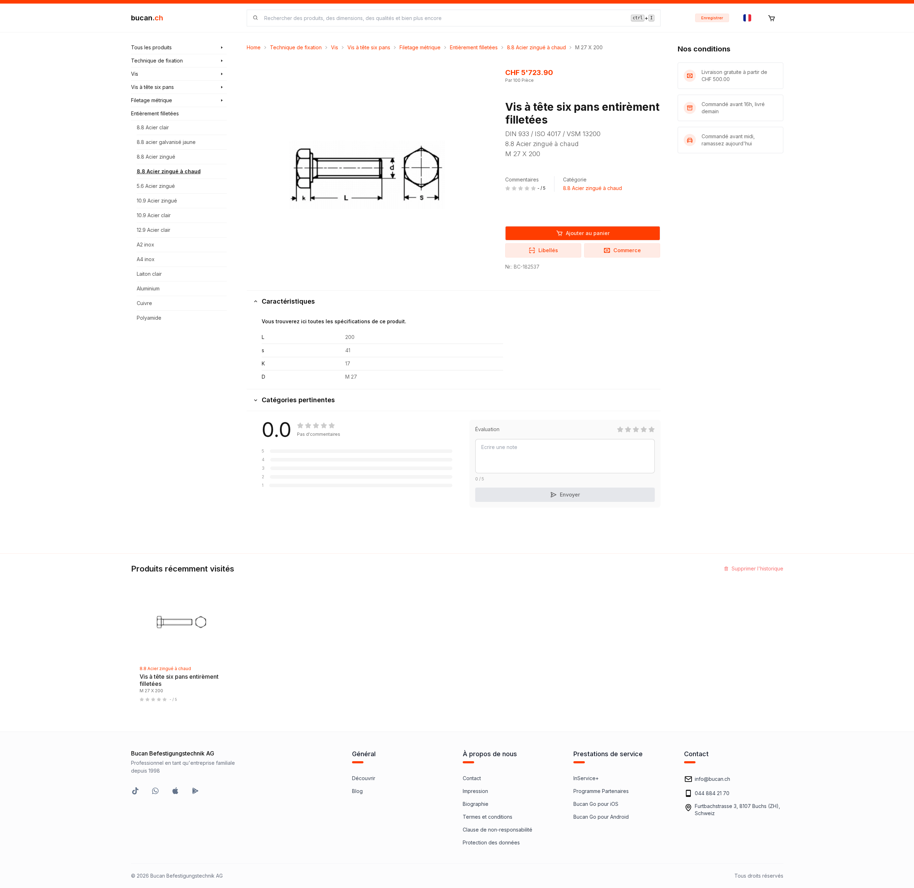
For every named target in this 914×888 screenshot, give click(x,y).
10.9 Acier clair (154, 215)
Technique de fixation (296, 47)
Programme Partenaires (601, 791)
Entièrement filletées (474, 47)
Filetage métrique (420, 47)
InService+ (586, 778)
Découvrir (363, 778)
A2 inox (145, 244)
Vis (334, 47)
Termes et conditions (487, 817)
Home (254, 47)
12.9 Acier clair (153, 230)
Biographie (475, 804)
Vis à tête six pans (368, 47)
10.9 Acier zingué (157, 201)
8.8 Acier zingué (156, 157)
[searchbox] (443, 18)
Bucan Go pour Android (601, 817)
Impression (475, 791)
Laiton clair (149, 274)
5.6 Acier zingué (156, 186)
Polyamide (149, 318)
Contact (472, 778)
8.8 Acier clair (153, 127)
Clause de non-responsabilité (497, 830)
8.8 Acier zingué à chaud (169, 171)
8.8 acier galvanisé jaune (166, 142)
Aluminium (148, 288)
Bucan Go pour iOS (595, 804)
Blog (357, 791)
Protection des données (491, 842)
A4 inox (146, 259)
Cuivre (144, 303)
